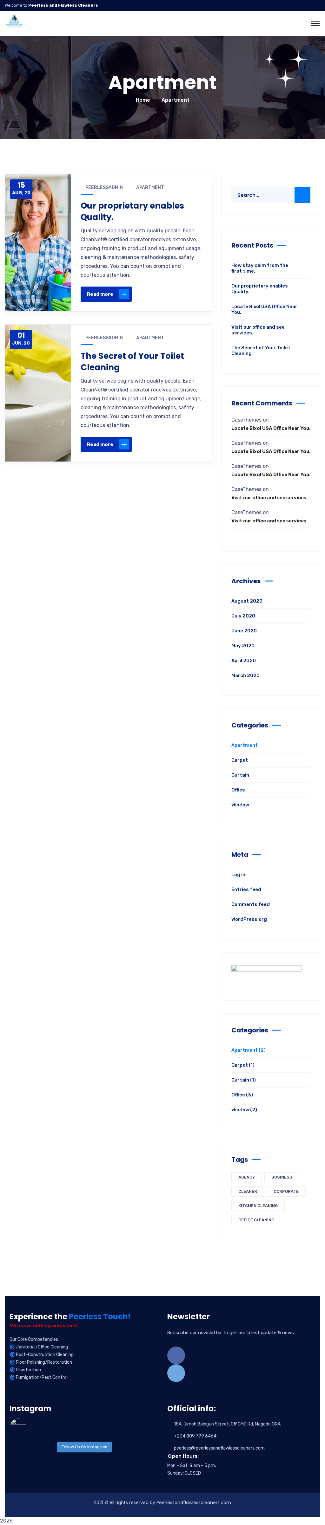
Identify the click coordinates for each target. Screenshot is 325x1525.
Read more (100, 294)
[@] (27, 1426)
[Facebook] (134, 294)
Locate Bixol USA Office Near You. (264, 309)
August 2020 (246, 601)
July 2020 (243, 616)
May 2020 (243, 646)
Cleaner (247, 1191)
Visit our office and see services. (258, 330)
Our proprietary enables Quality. (132, 211)
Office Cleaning (256, 1220)
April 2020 (243, 660)
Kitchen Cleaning (258, 1205)
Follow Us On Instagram (84, 1446)
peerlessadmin (104, 187)
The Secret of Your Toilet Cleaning (132, 361)
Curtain (240, 775)
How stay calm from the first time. (259, 268)
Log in (238, 874)
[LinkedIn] (174, 294)
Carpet (239, 760)
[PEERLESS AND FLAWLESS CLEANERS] (14, 23)
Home (143, 100)
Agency (246, 1177)
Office (238, 790)
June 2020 (244, 631)
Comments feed (250, 904)
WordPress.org (249, 919)
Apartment (150, 187)
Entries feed (246, 889)
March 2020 (245, 675)
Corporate (286, 1191)
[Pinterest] (161, 294)
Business (281, 1177)
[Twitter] (148, 294)
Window (240, 805)
